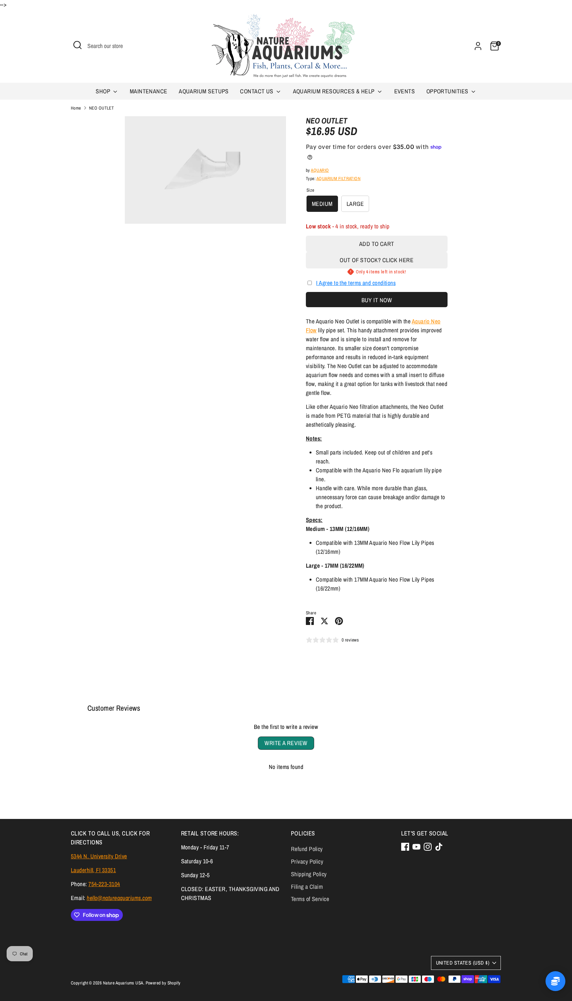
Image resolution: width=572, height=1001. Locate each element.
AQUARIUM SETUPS (204, 91)
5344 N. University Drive (99, 856)
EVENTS (404, 91)
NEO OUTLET (101, 108)
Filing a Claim (307, 886)
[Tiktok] (439, 847)
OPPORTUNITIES (448, 91)
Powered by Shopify (163, 983)
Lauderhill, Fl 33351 (93, 870)
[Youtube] (416, 847)
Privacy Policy (307, 861)
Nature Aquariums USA (123, 983)
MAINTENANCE (148, 91)
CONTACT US (257, 91)
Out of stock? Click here (376, 260)
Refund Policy (307, 849)
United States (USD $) (462, 962)
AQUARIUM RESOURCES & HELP (334, 91)
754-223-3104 (104, 884)
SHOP (104, 91)
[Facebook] (405, 847)
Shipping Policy (309, 874)
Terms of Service (310, 899)
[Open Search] (77, 45)
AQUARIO (320, 170)
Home (76, 108)
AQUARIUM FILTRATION (338, 178)
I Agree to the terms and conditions (356, 283)
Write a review (285, 743)
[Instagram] (428, 847)
